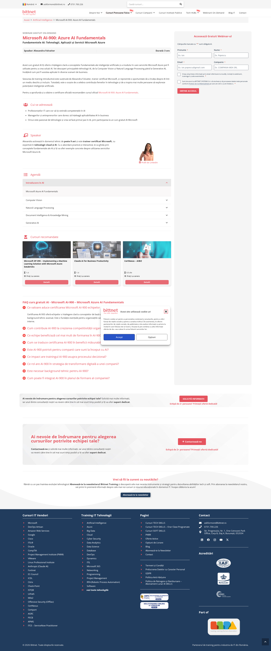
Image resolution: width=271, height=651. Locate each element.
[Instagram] (215, 540)
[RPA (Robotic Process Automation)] (84, 582)
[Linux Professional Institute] (25, 562)
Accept (119, 337)
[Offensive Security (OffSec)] (25, 602)
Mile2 (30, 597)
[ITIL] (84, 562)
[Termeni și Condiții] (143, 565)
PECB (30, 617)
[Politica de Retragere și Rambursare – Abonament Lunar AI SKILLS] (143, 582)
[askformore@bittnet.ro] (201, 523)
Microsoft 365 (93, 566)
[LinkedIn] (202, 540)
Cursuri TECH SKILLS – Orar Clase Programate (168, 526)
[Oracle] (25, 546)
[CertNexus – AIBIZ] (147, 249)
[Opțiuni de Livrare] (143, 542)
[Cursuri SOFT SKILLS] (143, 530)
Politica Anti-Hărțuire (156, 577)
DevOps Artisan (35, 526)
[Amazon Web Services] (25, 530)
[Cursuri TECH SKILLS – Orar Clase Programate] (143, 527)
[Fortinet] (25, 570)
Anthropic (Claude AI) (38, 566)
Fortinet (32, 570)
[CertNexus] (25, 605)
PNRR (148, 534)
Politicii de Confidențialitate (199, 84)
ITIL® (30, 542)
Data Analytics (93, 542)
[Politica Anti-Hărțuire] (143, 577)
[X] (227, 540)
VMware (32, 558)
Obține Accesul (188, 91)
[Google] (25, 534)
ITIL (88, 562)
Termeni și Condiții (155, 565)
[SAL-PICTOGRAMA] (165, 597)
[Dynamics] (84, 558)
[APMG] (25, 621)
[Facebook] (208, 540)
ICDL (30, 578)
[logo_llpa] (224, 626)
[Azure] (84, 527)
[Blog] (143, 546)
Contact (149, 554)
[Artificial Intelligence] (84, 523)
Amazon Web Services (38, 530)
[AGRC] (25, 613)
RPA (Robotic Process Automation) (103, 582)
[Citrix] (25, 582)
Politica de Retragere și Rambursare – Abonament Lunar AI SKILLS (164, 582)
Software (91, 586)
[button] (166, 311)
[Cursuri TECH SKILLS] (143, 523)
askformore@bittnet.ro (215, 522)
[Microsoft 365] (84, 566)
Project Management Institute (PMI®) (46, 554)
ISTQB (31, 590)
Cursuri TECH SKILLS (155, 522)
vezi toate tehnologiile (97, 590)
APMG (31, 621)
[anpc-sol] (165, 605)
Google (31, 534)
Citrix (30, 582)
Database (91, 550)
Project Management (97, 578)
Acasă (26, 19)
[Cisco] (25, 538)
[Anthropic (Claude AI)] (25, 566)
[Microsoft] (25, 523)
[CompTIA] (25, 550)
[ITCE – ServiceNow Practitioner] (25, 625)
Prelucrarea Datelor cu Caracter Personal (165, 569)
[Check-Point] (25, 586)
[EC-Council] (25, 574)
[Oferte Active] (143, 538)
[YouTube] (221, 540)
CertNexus (33, 605)
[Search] (181, 4)
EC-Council (33, 574)
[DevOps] (84, 554)
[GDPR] (143, 573)
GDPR (148, 573)
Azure (89, 526)
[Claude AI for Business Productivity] (97, 249)
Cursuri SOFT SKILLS (155, 530)
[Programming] (84, 574)
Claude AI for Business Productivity (91, 261)
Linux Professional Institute (41, 562)
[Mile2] (25, 598)
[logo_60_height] (29, 13)
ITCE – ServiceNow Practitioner (43, 625)
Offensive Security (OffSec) (41, 601)
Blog (148, 546)
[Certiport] (25, 609)
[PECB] (25, 617)
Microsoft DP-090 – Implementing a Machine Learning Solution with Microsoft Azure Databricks (45, 264)
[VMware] (25, 558)
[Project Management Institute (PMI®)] (25, 554)
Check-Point (34, 586)
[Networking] (84, 570)
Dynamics (91, 558)
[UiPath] (25, 594)
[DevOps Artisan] (25, 527)
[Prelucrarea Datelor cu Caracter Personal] (143, 569)
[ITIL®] (25, 542)
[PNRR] (143, 534)
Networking (92, 570)
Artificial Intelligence (42, 19)
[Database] (84, 550)
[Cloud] (84, 534)
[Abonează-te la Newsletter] (143, 550)
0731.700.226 (211, 526)
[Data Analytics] (84, 542)
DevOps (91, 554)
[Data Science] (84, 546)
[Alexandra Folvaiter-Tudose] (148, 150)
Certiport (32, 609)
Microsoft (32, 522)
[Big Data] (84, 530)
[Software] (84, 586)
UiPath (31, 593)
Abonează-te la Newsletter (158, 550)
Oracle (31, 546)
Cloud (89, 534)
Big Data (91, 530)
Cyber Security (94, 538)
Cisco (30, 538)
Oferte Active (152, 538)
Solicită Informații (193, 398)
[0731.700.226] (201, 527)
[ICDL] (25, 578)
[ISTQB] (25, 590)
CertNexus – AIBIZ (133, 261)
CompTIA (32, 550)
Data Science (93, 546)
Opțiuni (152, 337)
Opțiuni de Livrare (154, 542)
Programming (93, 574)
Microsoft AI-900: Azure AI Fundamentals (118, 92)
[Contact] (143, 554)
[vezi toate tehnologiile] (83, 590)
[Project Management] (84, 578)
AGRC (30, 613)
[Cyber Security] (84, 538)
